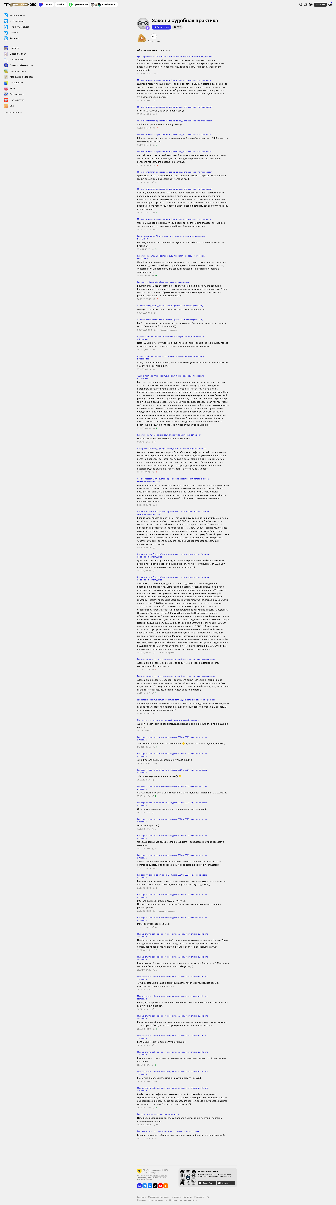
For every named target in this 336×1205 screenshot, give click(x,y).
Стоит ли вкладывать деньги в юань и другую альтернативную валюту (170, 306)
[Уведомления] (306, 5)
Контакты (187, 1197)
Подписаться (163, 27)
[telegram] (144, 1185)
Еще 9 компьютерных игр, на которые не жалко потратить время (168, 1131)
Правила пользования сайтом (183, 1200)
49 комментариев (147, 50)
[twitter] (155, 1185)
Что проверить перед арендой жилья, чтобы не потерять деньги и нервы (171, 449)
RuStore (225, 1183)
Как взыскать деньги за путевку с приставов (158, 1114)
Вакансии (141, 1197)
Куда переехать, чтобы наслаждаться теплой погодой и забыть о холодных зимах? (176, 57)
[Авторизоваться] (330, 5)
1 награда (165, 50)
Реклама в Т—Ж (201, 1197)
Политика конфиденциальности (152, 1200)
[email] (139, 1185)
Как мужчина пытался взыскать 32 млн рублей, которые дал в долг (169, 435)
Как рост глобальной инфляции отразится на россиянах (163, 282)
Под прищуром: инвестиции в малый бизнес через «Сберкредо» (168, 720)
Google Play (207, 1183)
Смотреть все (11, 112)
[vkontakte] (150, 1185)
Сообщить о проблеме (159, 1197)
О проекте (177, 1197)
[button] (147, 28)
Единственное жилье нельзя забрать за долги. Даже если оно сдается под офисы (176, 659)
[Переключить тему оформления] (311, 5)
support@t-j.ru (153, 1173)
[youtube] (160, 1185)
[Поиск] (301, 5)
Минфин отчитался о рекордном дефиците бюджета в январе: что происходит (174, 80)
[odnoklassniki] (165, 1185)
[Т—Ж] (20, 5)
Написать (320, 5)
